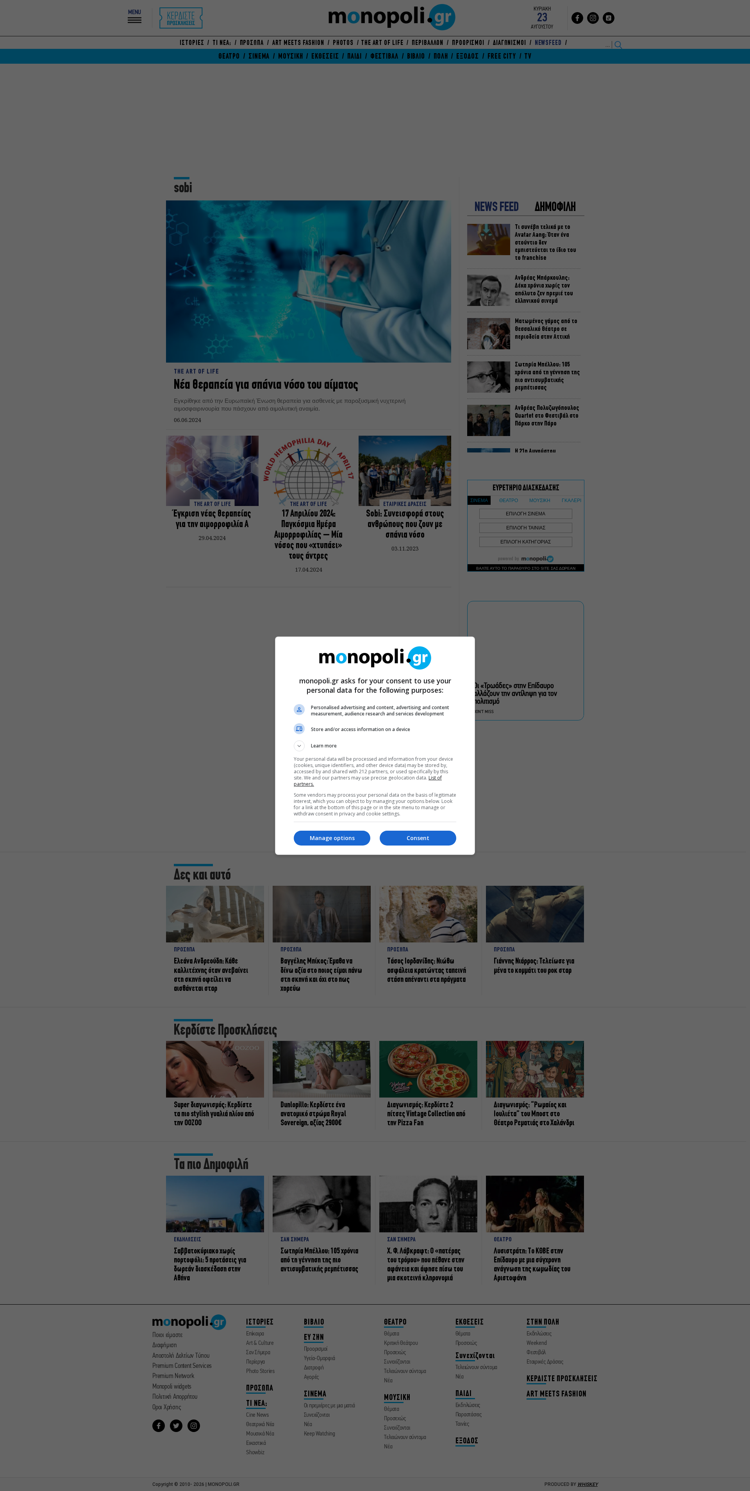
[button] (375, 745)
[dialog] (375, 745)
